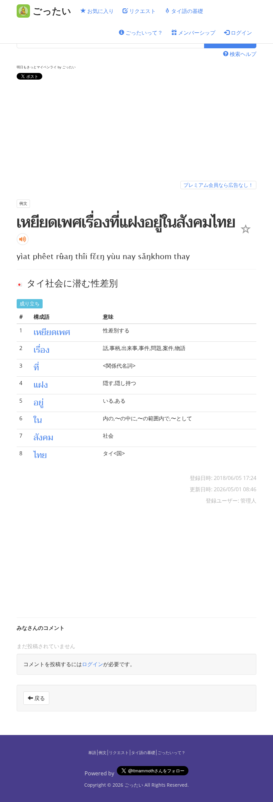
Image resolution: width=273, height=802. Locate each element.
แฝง (41, 385)
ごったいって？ (143, 32)
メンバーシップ (196, 32)
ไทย (40, 455)
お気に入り (100, 11)
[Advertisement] (136, 131)
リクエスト (142, 11)
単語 (92, 752)
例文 (103, 752)
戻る (39, 698)
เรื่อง (42, 350)
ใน (38, 420)
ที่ (36, 368)
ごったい (134, 785)
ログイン (240, 32)
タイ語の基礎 (186, 11)
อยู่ (39, 403)
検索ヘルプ (242, 54)
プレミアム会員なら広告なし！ (218, 185)
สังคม (43, 438)
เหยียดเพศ (52, 332)
